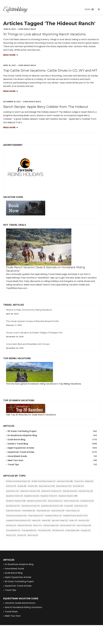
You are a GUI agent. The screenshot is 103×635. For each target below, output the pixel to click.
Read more (9, 55)
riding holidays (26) (51, 525)
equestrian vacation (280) (68, 496)
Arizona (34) (79, 481)
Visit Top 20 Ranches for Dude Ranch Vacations (31, 414)
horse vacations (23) (35, 516)
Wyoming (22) (32, 535)
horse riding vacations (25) (16, 516)
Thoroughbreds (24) (28, 530)
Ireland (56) (46, 520)
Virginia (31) (21, 535)
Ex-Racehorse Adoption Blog (52, 435)
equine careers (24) (55, 501)
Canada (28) (22, 486)
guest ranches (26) (13, 511)
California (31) (11, 486)
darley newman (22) (63, 486)
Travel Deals (11, 611)
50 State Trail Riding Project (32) (18, 481)
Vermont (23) (11, 535)
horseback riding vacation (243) (75, 516)
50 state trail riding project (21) (43, 481)
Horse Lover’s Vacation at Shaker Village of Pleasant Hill (34, 332)
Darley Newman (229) (47, 486)
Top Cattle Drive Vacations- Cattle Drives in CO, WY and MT (50, 70)
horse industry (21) (73, 511)
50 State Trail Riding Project (52, 431)
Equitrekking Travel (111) (31, 506)
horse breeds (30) (28, 511)
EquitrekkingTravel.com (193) (52, 506)
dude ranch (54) (12, 491)
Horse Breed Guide (52, 456)
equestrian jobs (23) (31, 496)
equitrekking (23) (87, 501)
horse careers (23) (43, 511)
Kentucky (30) (84, 520)
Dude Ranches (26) (70, 491)
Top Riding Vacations (70, 383)
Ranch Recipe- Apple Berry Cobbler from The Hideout (45, 107)
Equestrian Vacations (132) (37, 501)
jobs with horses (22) (60, 520)
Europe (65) (68, 506)
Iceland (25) (36, 520)
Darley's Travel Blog (52, 443)
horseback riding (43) (53, 516)
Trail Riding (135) (44, 530)
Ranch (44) (37, 525)
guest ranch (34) (81, 506)
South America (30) (84, 525)
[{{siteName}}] (15, 9)
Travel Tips (52, 464)
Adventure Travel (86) (65, 481)
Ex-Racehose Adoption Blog (19, 564)
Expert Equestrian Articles (52, 447)
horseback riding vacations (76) (18, 520)
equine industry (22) (71, 501)
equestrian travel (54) (49, 496)
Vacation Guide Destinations (20, 603)
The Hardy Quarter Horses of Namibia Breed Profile (32, 321)
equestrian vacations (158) (16, 501)
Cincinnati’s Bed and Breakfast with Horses (27, 344)
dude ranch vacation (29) (30, 491)
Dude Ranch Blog (52, 439)
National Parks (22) (25, 525)
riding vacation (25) (67, 525)
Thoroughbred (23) (13, 530)
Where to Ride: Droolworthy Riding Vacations (29, 310)
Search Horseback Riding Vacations (23, 607)
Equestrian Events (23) (14, 496)
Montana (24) (11, 525)
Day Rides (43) (78, 486)
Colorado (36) (32, 486)
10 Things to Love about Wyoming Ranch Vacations (44, 34)
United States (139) (72, 530)
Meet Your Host (52, 460)
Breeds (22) (89, 481)
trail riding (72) (58, 530)
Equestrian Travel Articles (52, 452)
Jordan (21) (73, 520)
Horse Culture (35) (57, 511)
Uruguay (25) (86, 530)
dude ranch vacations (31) (51, 491)
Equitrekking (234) (13, 506)
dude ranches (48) (85, 491)
